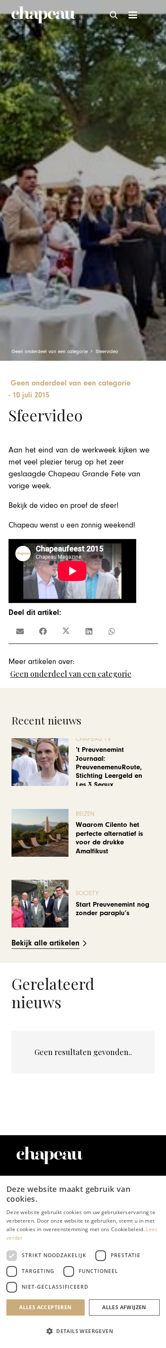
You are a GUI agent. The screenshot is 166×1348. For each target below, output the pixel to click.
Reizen (85, 813)
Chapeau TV (93, 738)
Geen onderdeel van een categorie (71, 674)
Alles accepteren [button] (45, 1307)
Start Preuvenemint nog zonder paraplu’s (112, 908)
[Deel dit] (42, 631)
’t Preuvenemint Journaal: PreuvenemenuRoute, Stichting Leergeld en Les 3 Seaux (109, 767)
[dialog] (83, 1262)
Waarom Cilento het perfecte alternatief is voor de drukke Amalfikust (109, 837)
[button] (114, 15)
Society (87, 893)
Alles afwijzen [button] (124, 1307)
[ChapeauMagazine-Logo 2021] (43, 14)
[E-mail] (20, 631)
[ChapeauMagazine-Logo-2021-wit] (50, 1155)
